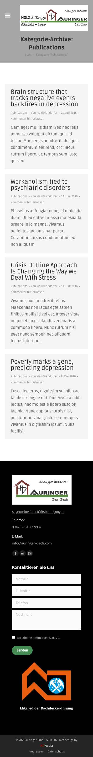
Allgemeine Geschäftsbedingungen (38, 512)
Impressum (37, 751)
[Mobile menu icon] (7, 15)
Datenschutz (55, 751)
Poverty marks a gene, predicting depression (42, 365)
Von (44, 113)
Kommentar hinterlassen (27, 119)
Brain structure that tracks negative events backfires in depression (44, 98)
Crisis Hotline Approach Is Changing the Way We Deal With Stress (44, 271)
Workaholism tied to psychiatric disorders (41, 185)
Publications (19, 113)
